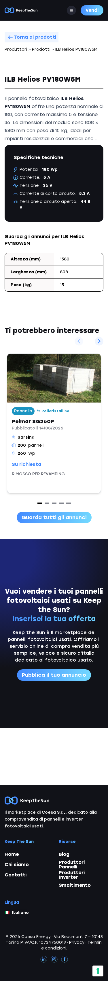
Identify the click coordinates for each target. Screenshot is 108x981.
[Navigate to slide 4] (61, 503)
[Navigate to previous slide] (79, 341)
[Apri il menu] (71, 10)
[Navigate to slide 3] (54, 503)
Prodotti (41, 49)
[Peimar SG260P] (54, 423)
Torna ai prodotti (35, 37)
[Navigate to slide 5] (68, 503)
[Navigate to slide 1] (39, 503)
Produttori (16, 49)
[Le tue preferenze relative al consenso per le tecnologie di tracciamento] (97, 971)
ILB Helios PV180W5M (76, 49)
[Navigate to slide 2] (46, 503)
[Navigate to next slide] (99, 341)
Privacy (76, 942)
